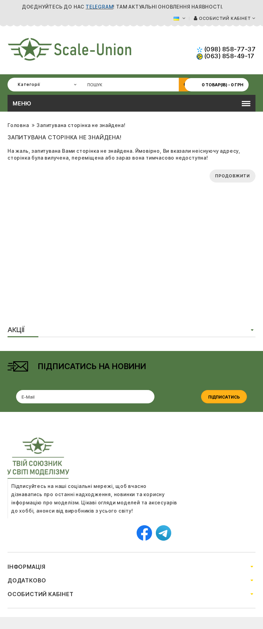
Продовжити (232, 175)
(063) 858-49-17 (228, 56)
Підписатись (224, 397)
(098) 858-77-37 (229, 49)
